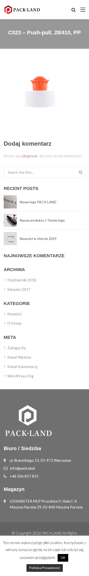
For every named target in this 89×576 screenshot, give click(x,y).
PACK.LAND (52, 533)
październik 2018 (21, 280)
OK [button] (63, 558)
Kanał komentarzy (22, 366)
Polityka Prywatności (44, 568)
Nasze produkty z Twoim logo (42, 220)
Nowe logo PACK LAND (38, 202)
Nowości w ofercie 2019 (38, 238)
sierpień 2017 (18, 289)
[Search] (80, 172)
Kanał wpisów (19, 357)
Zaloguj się (16, 348)
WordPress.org (20, 376)
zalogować (29, 156)
